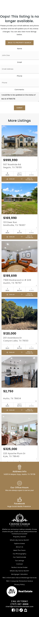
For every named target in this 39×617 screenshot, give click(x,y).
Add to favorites (29, 179)
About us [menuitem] (19, 547)
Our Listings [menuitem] (19, 560)
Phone (19, 76)
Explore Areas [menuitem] (19, 543)
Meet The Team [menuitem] (19, 550)
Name (19, 48)
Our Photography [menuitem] (19, 554)
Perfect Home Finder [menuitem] (19, 567)
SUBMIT (20, 108)
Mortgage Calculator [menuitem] (19, 574)
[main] (19, 245)
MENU (32, 5)
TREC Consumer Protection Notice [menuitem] (19, 581)
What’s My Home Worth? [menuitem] (19, 540)
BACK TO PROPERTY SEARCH (19, 42)
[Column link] (19, 470)
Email (19, 62)
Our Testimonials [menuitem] (19, 557)
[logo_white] (9, 5)
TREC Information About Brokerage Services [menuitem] (19, 578)
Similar (12, 179)
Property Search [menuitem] (19, 537)
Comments (19, 89)
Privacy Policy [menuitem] (19, 584)
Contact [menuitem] (19, 564)
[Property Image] (19, 140)
